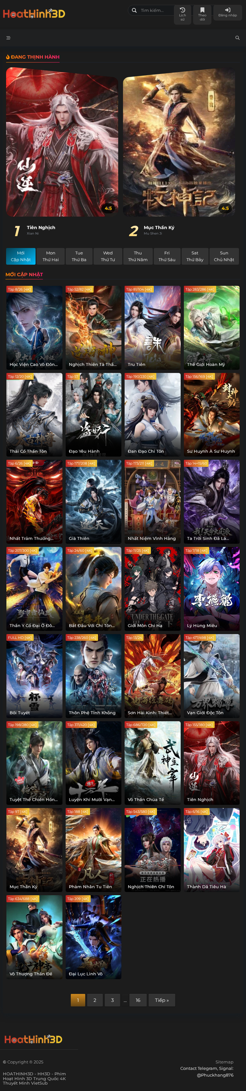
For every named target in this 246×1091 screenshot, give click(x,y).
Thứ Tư (108, 256)
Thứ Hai (51, 256)
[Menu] (8, 38)
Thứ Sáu (167, 256)
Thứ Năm (138, 256)
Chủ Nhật (224, 256)
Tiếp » (162, 1000)
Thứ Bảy (194, 256)
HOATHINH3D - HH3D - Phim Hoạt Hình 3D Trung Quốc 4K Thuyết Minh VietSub (63, 12)
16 (138, 1000)
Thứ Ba (79, 256)
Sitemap (225, 1061)
